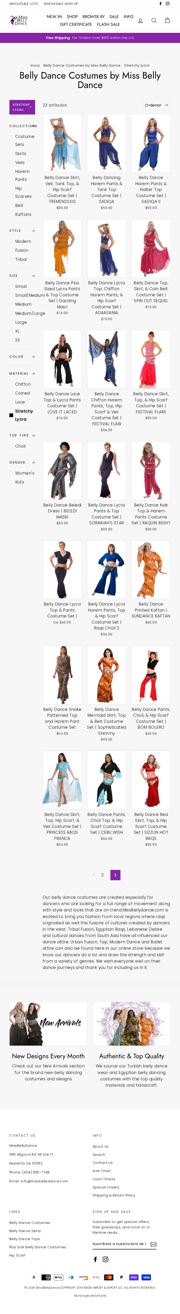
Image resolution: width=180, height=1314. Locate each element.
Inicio (35, 65)
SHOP (72, 17)
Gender (17, 462)
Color (16, 356)
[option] (90, 38)
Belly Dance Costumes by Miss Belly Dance (82, 65)
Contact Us (103, 1162)
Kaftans (23, 214)
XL (17, 331)
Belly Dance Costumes (29, 1222)
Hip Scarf (17, 1255)
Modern (23, 241)
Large (21, 322)
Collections (22, 126)
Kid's (19, 482)
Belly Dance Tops (24, 1239)
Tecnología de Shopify (90, 1296)
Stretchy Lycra (21, 107)
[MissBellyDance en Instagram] (105, 1259)
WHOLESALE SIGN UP (61, 3)
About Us (101, 1146)
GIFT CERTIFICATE (76, 24)
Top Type (19, 435)
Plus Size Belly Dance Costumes (37, 1247)
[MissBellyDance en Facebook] (95, 1259)
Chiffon (23, 384)
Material (19, 373)
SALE (114, 17)
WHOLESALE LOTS (23, 3)
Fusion (21, 250)
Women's (24, 473)
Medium (23, 304)
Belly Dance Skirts (25, 1231)
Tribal (21, 259)
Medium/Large (25, 313)
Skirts (20, 153)
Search (99, 1154)
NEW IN (54, 17)
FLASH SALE (108, 24)
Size (13, 276)
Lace (20, 402)
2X (17, 340)
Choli (20, 446)
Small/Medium (25, 295)
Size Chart (102, 1171)
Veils (20, 162)
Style (15, 231)
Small (21, 286)
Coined (22, 393)
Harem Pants (22, 175)
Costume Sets (24, 140)
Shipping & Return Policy (114, 1195)
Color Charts (104, 1179)
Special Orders (106, 1187)
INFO (128, 17)
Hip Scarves (23, 192)
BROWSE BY (93, 17)
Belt (19, 205)
